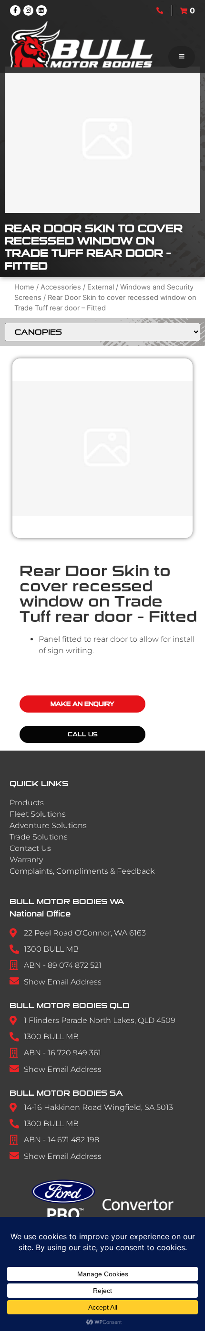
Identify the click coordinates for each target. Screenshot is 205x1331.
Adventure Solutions (48, 825)
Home (24, 287)
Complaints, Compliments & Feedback (82, 871)
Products (27, 802)
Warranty (26, 859)
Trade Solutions (39, 836)
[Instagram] (28, 10)
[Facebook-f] (15, 10)
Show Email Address (63, 981)
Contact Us (30, 848)
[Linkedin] (41, 10)
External (100, 287)
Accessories (61, 287)
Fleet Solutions (38, 814)
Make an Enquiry (82, 704)
